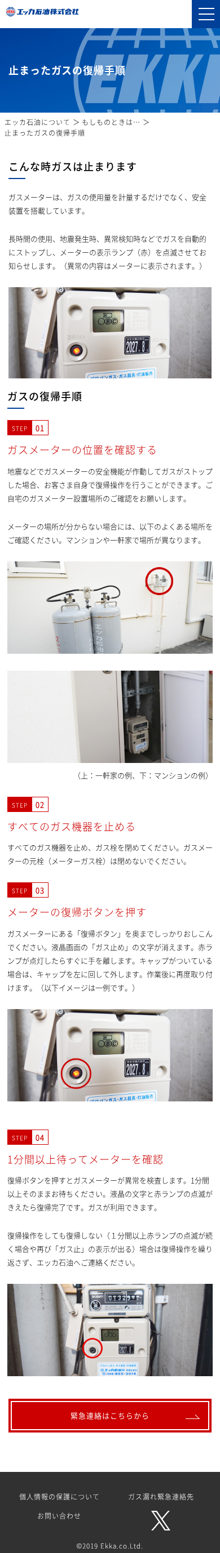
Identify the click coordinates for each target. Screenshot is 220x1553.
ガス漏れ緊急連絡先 (161, 1497)
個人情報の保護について (59, 1497)
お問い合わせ (59, 1516)
